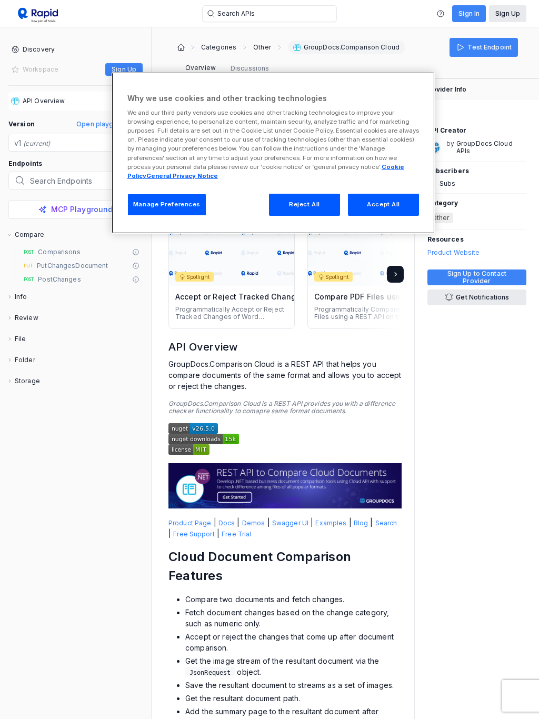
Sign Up (507, 13)
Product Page (189, 523)
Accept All (383, 204)
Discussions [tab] (250, 68)
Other (262, 47)
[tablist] (227, 68)
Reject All (304, 204)
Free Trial (236, 534)
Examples (330, 523)
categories (218, 47)
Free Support (193, 534)
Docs (226, 523)
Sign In (469, 13)
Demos (253, 523)
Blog (361, 523)
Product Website (453, 252)
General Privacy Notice (182, 175)
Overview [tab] (200, 68)
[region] (273, 153)
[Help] (440, 13)
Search (386, 523)
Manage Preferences (167, 204)
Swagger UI (290, 523)
